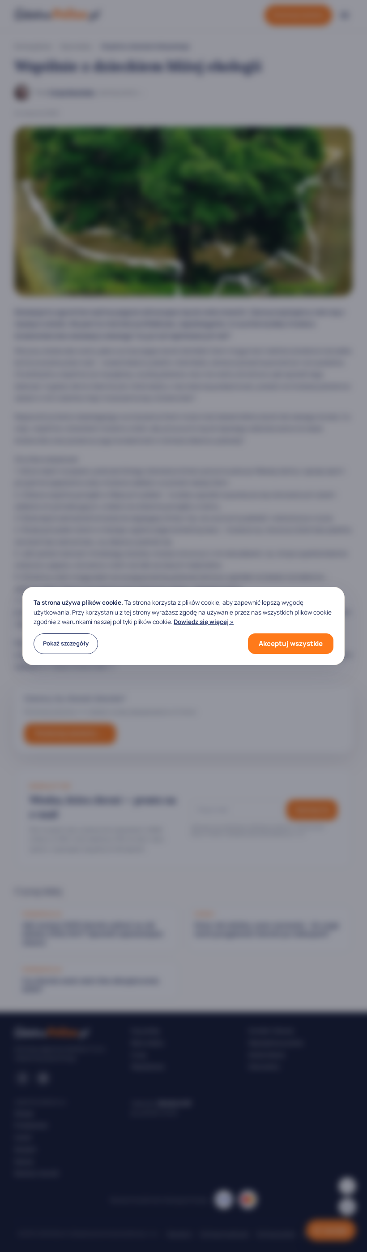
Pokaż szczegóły (66, 643)
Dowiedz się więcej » (204, 622)
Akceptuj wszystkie (291, 643)
